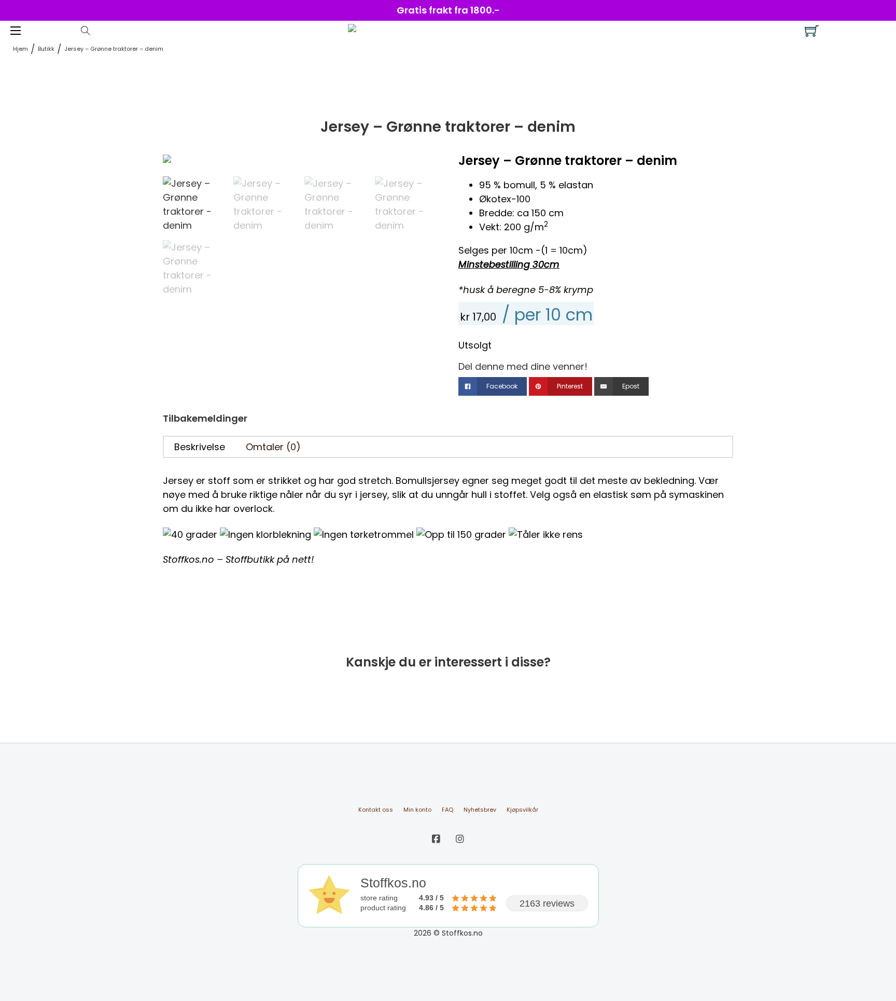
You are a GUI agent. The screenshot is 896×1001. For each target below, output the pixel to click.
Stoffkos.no (188, 559)
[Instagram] (460, 839)
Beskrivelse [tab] (199, 446)
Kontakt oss (375, 809)
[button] (423, 167)
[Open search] (85, 30)
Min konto (417, 809)
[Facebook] (436, 839)
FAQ (447, 809)
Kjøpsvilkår (522, 809)
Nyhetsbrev (480, 809)
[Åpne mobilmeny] (15, 30)
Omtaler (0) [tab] (273, 446)
